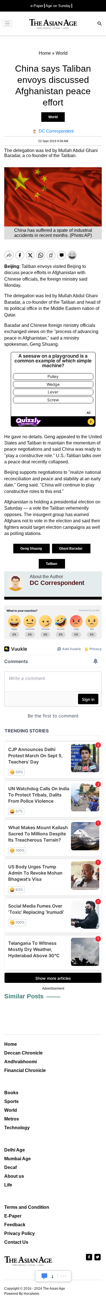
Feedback (14, 1224)
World (53, 117)
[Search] (100, 24)
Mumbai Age (17, 1158)
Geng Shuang (31, 549)
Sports (11, 1101)
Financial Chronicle (25, 1070)
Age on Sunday (58, 6)
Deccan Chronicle (23, 1053)
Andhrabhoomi (20, 1061)
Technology (17, 1127)
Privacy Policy (19, 1233)
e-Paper (37, 6)
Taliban (52, 564)
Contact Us (16, 1242)
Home (10, 1044)
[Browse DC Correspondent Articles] (15, 582)
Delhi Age (14, 1150)
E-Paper (12, 1216)
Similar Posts (24, 996)
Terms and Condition (26, 1207)
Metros (11, 1119)
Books (11, 1092)
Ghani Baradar (71, 549)
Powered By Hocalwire (21, 1294)
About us (14, 1176)
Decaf (10, 1167)
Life (8, 1185)
